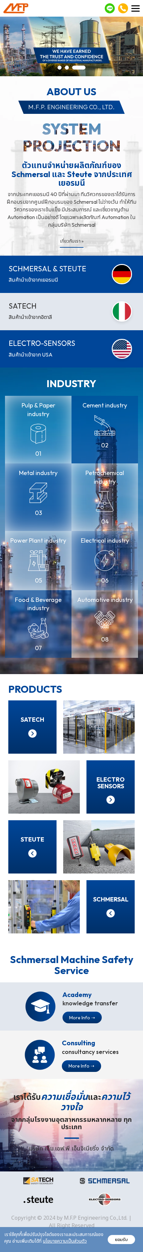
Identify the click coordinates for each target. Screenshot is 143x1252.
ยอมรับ (121, 1239)
